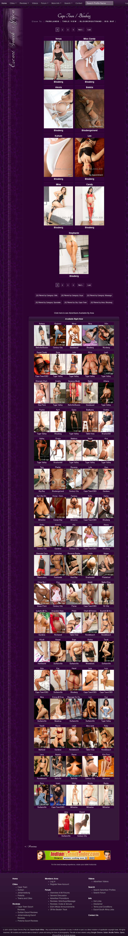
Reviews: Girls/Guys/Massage (62, 901)
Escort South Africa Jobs (104, 909)
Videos (35, 3)
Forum (44, 3)
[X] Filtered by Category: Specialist (48, 302)
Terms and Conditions (103, 906)
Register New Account (59, 884)
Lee (89, 135)
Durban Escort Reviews (28, 912)
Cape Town (22, 887)
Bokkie (89, 87)
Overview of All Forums (60, 892)
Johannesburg (24, 892)
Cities (12, 3)
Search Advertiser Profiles (105, 889)
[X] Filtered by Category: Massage (99, 295)
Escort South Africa (37, 929)
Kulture (58, 135)
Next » (80, 29)
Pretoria (21, 895)
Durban (21, 889)
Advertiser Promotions (59, 898)
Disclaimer (98, 903)
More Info (55, 3)
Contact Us (93, 915)
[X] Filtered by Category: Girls (46, 295)
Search (67, 3)
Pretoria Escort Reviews (28, 920)
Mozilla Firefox (114, 932)
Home (4, 3)
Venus (58, 38)
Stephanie (74, 232)
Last (89, 29)
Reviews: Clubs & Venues (61, 903)
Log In (52, 881)
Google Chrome (97, 932)
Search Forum (100, 892)
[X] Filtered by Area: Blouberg (101, 302)
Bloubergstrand (89, 130)
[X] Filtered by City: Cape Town (76, 302)
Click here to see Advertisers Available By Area (74, 312)
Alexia (58, 87)
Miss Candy (90, 38)
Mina (58, 184)
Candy (89, 184)
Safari (105, 932)
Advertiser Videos (101, 881)
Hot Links (97, 901)
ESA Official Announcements (62, 906)
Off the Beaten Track (58, 909)
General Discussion (58, 895)
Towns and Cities (25, 898)
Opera (122, 932)
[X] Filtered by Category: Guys (72, 295)
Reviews (23, 3)
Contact (79, 3)
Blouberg (58, 81)
